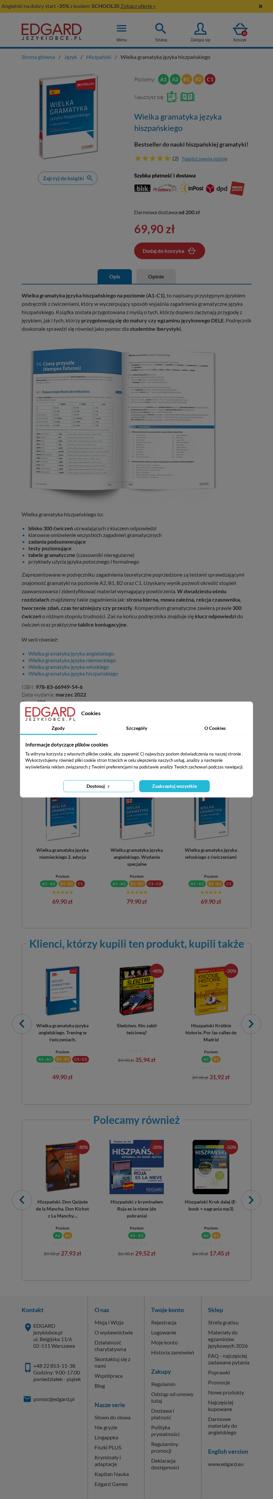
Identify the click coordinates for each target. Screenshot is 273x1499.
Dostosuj (96, 786)
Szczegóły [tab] (136, 728)
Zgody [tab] (58, 728)
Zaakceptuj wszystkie (174, 786)
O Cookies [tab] (215, 728)
